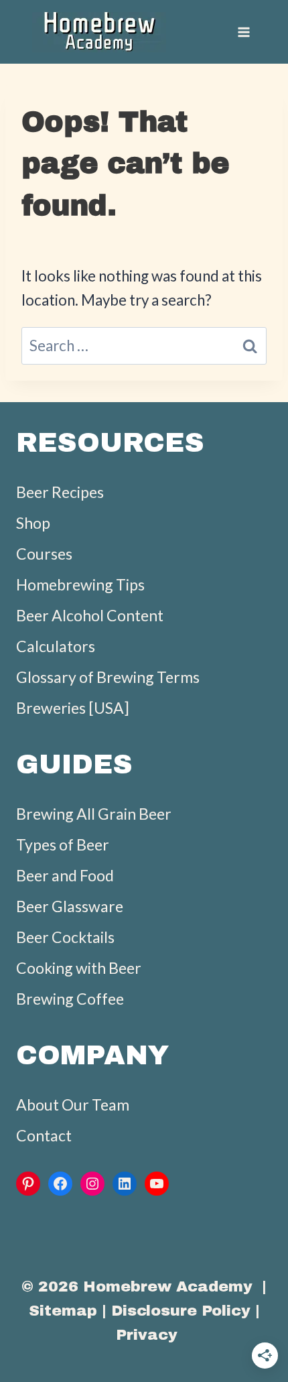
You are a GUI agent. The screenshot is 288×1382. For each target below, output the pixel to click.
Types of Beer (62, 844)
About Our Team (72, 1104)
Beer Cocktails (65, 937)
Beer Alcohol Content (89, 615)
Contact (44, 1135)
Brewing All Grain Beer (93, 813)
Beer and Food (65, 875)
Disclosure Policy (180, 1310)
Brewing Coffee (70, 998)
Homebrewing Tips (80, 584)
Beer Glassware (69, 906)
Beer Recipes (60, 492)
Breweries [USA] (72, 707)
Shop (33, 522)
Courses (44, 553)
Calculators (55, 646)
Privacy (146, 1334)
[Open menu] (243, 31)
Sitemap (63, 1310)
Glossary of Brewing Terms (108, 677)
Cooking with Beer (78, 967)
